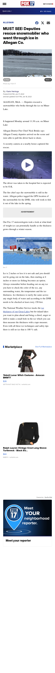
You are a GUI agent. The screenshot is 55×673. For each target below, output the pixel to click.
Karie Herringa (12, 91)
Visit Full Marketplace (43, 347)
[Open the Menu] (4, 4)
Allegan (8, 22)
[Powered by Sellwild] (48, 497)
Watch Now (47, 4)
